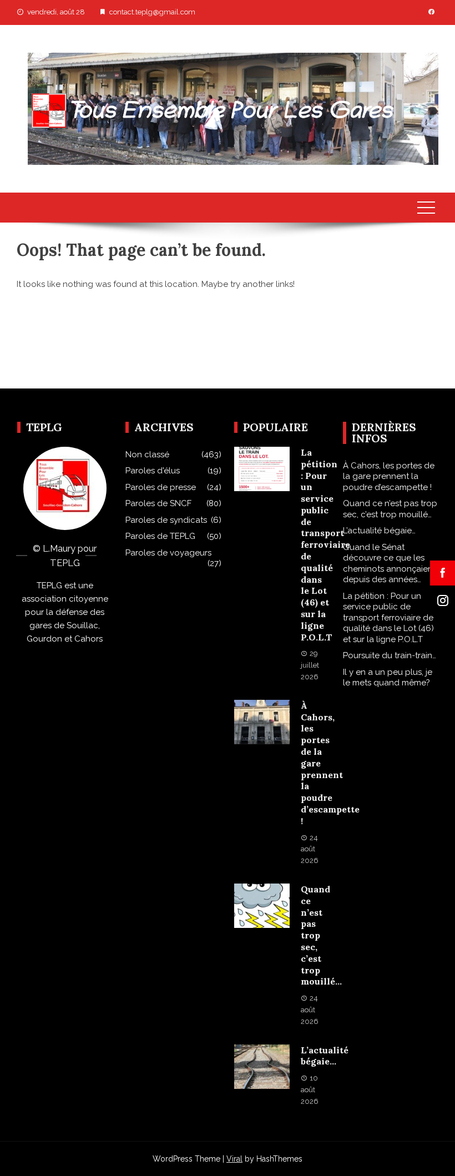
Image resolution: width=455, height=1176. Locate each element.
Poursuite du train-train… (389, 655)
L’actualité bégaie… (324, 1055)
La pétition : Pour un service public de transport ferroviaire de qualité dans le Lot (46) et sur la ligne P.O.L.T (325, 545)
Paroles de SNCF (158, 503)
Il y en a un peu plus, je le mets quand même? (387, 677)
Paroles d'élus (152, 471)
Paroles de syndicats (166, 520)
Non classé (147, 455)
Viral (234, 1158)
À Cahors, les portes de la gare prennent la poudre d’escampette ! (388, 476)
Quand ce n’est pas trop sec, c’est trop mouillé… (390, 508)
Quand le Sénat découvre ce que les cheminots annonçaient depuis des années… (389, 563)
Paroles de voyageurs (168, 553)
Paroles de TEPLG (160, 536)
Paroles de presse (160, 487)
